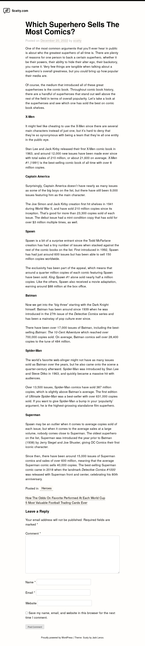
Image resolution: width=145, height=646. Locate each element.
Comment (33, 533)
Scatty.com (20, 10)
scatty (77, 40)
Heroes (47, 488)
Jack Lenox (97, 637)
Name (30, 582)
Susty (86, 637)
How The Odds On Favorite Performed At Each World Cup (65, 497)
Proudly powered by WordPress (57, 637)
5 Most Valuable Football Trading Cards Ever (56, 502)
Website (31, 603)
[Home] (6, 13)
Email (30, 592)
